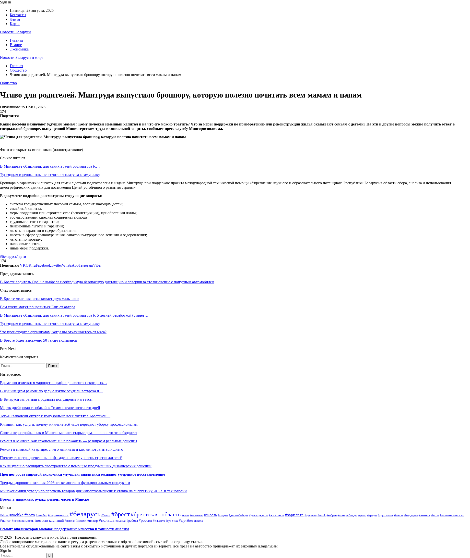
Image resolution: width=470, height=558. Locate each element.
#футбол (186, 520)
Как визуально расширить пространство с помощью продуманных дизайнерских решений (76, 466)
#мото (435, 515)
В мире (16, 45)
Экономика (19, 49)
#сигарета (159, 520)
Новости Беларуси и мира (21, 57)
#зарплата (294, 514)
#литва (398, 515)
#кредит (372, 515)
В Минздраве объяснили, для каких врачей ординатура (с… (50, 166)
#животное (276, 515)
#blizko (4, 515)
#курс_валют (385, 515)
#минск (424, 515)
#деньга (253, 515)
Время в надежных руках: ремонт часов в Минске (44, 499)
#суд (168, 520)
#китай (321, 515)
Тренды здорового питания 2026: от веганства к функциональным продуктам (65, 483)
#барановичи (58, 515)
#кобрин (332, 515)
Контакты (18, 15)
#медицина (411, 515)
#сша (175, 520)
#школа (198, 520)
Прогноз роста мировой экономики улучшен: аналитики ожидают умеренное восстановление (82, 474)
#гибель (210, 515)
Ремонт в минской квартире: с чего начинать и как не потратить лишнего (61, 449)
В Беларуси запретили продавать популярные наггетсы (46, 399)
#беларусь (8, 256)
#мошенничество (452, 515)
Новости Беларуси (15, 32)
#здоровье (311, 515)
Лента (15, 19)
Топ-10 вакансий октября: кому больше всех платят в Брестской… (55, 416)
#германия (196, 515)
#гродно (223, 515)
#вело (185, 515)
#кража (362, 515)
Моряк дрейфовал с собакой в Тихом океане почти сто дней (50, 408)
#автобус (41, 515)
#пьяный (121, 520)
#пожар (92, 520)
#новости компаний (49, 520)
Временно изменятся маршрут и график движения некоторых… (53, 383)
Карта (15, 24)
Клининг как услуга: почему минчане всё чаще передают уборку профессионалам (69, 424)
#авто (29, 514)
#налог (5, 520)
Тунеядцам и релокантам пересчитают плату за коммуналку (50, 175)
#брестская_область (156, 514)
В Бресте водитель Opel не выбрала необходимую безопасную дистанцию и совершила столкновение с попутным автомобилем (107, 282)
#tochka (17, 515)
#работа (132, 520)
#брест (120, 514)
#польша (107, 520)
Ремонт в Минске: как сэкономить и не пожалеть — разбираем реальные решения (68, 441)
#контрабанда (347, 515)
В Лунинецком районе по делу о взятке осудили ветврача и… (51, 391)
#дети (21, 256)
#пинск (81, 520)
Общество (8, 83)
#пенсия (70, 520)
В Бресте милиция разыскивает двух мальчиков (39, 299)
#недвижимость (23, 520)
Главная (16, 40)
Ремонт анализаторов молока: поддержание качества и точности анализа (64, 529)
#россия (145, 520)
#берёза (105, 515)
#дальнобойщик (238, 515)
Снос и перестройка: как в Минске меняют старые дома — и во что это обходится (68, 433)
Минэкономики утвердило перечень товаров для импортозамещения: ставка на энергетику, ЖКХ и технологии (93, 491)
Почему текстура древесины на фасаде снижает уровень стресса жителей (61, 458)
